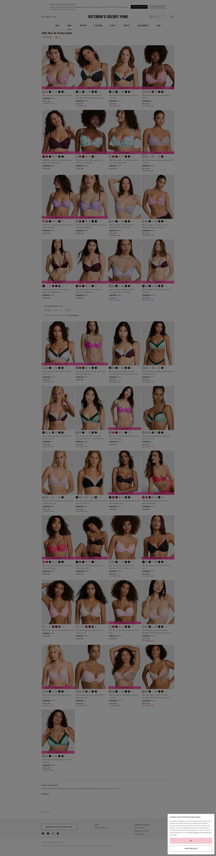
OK (191, 841)
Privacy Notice (193, 832)
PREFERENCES (191, 848)
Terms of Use (207, 832)
